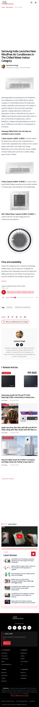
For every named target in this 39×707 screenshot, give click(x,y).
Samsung (9, 307)
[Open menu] (36, 3)
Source (3, 281)
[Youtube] (24, 628)
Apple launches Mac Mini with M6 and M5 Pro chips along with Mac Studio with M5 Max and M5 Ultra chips (19, 428)
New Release (9, 7)
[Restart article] (3, 297)
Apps (2, 661)
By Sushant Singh (12, 65)
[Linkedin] (29, 628)
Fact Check (4, 675)
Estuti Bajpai (4, 400)
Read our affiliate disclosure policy (20, 695)
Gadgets (5, 405)
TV (21, 664)
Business (3, 672)
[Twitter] (14, 628)
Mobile (23, 658)
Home (3, 7)
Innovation (6, 373)
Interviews (4, 653)
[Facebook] (8, 317)
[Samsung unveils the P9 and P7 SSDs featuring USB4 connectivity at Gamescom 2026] (19, 381)
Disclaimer (23, 678)
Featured (4, 681)
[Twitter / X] (12, 317)
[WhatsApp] (21, 317)
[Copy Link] (25, 317)
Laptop (23, 656)
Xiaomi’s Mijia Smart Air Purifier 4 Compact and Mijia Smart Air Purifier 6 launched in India (18, 461)
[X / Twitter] (17, 344)
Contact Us (24, 675)
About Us (23, 672)
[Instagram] (19, 628)
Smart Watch (24, 661)
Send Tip (6, 643)
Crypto (3, 678)
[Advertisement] (19, 28)
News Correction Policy (7, 701)
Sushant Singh (19, 341)
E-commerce (4, 658)
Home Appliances (8, 437)
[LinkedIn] (16, 317)
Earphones (24, 653)
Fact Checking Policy (22, 701)
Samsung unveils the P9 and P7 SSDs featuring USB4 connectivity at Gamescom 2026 (17, 396)
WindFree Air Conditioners (22, 307)
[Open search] (31, 3)
